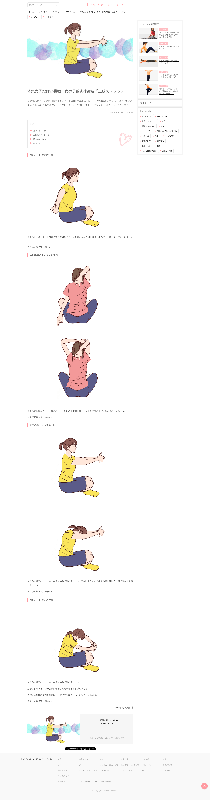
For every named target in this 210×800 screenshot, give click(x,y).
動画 (144, 770)
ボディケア (167, 770)
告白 (164, 759)
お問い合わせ (105, 781)
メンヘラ (164, 126)
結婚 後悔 (160, 141)
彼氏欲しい (146, 116)
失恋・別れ (83, 759)
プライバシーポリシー (88, 781)
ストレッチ (49, 17)
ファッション (126, 770)
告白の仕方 (146, 141)
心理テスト (62, 770)
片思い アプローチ (149, 121)
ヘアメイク (104, 770)
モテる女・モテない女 (130, 765)
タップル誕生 (169, 136)
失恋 (158, 146)
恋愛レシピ (105, 4)
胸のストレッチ (39, 131)
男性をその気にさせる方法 (167, 131)
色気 (156, 136)
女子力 (164, 121)
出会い (60, 765)
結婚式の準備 (167, 151)
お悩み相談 (167, 765)
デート (81, 765)
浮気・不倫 (146, 765)
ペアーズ (145, 136)
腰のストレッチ (39, 143)
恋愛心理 (124, 759)
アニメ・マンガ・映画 (88, 770)
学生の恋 (145, 759)
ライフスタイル (64, 776)
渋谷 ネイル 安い (163, 116)
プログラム (35, 17)
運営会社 (61, 781)
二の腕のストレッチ (41, 135)
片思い (60, 759)
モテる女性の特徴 (149, 151)
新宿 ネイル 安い (148, 126)
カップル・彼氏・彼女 (109, 765)
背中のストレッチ (40, 139)
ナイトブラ (146, 131)
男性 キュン (146, 146)
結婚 (101, 759)
